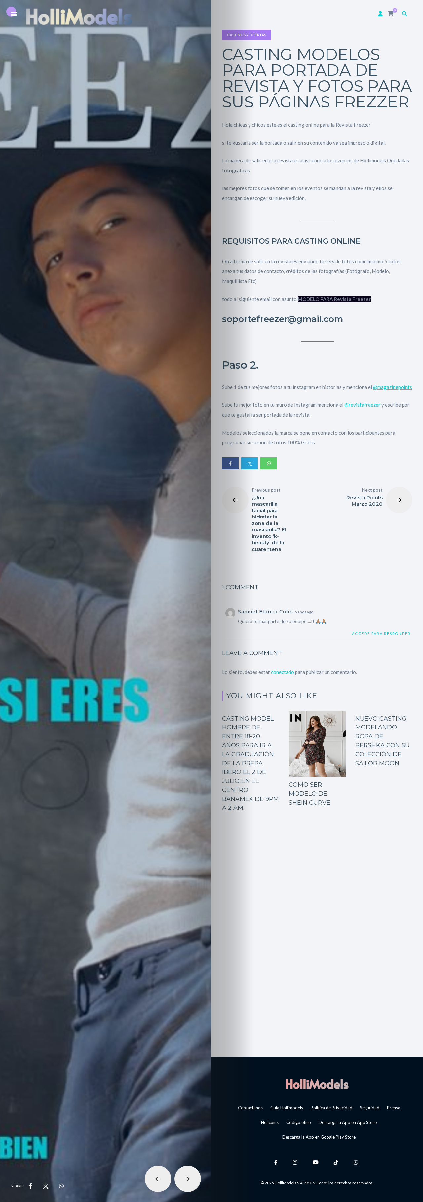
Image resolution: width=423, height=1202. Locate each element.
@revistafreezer (362, 405)
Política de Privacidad (331, 1107)
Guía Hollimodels (286, 1107)
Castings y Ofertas (246, 34)
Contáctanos (250, 1107)
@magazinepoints (392, 387)
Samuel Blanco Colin (265, 612)
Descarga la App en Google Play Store (319, 1137)
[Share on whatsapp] (268, 463)
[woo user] (380, 13)
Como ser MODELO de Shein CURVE (309, 793)
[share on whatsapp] (61, 1186)
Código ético (298, 1122)
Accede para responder (381, 633)
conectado (282, 672)
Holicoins (270, 1122)
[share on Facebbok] (30, 1186)
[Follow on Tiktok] (337, 1162)
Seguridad (369, 1107)
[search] (404, 13)
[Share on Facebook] (230, 463)
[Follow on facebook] (277, 1162)
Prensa (393, 1107)
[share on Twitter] (45, 1186)
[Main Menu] (14, 14)
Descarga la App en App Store (348, 1122)
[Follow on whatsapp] (357, 1162)
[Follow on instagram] (296, 1162)
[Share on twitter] (249, 463)
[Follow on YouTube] (317, 1162)
